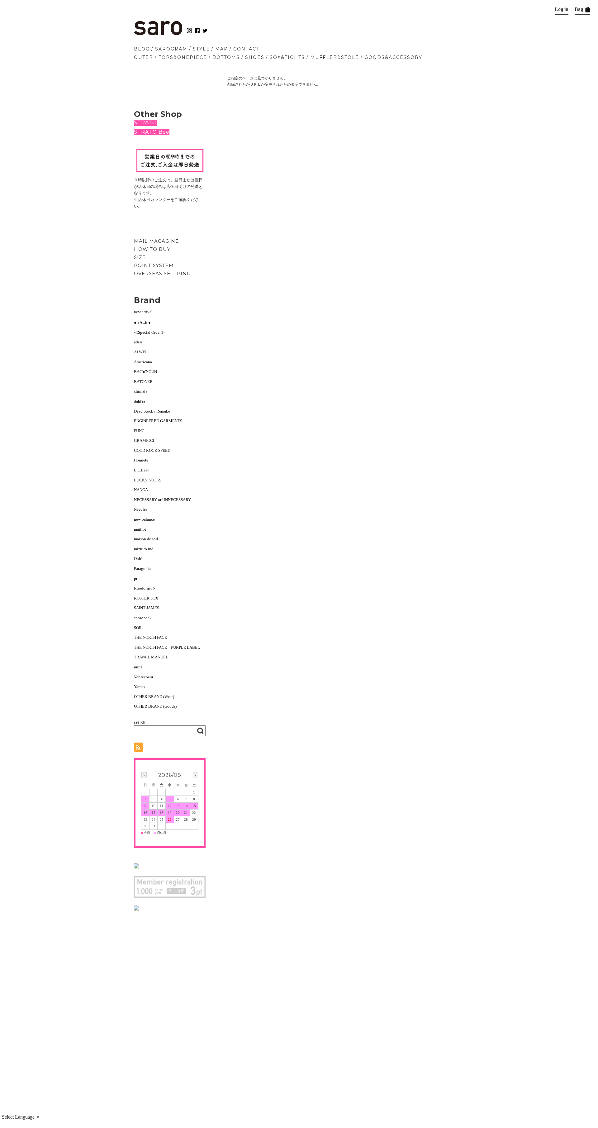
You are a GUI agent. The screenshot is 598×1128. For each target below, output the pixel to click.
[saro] (158, 33)
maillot (140, 529)
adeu (138, 342)
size (140, 257)
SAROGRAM (171, 49)
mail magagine (156, 241)
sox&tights (287, 57)
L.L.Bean (142, 470)
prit (137, 578)
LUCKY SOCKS (147, 480)
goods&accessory (393, 57)
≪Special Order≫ (149, 332)
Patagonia (142, 568)
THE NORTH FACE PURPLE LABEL (167, 647)
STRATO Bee (151, 132)
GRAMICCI (144, 440)
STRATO (145, 123)
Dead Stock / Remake (152, 411)
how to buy (152, 249)
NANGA (141, 489)
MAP (221, 49)
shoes (254, 57)
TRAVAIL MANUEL (151, 657)
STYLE (201, 49)
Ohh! (138, 558)
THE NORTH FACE (150, 637)
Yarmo (139, 686)
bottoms (226, 57)
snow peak (143, 617)
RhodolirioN (144, 588)
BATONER (143, 381)
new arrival (143, 311)
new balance (144, 519)
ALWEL (141, 352)
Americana (143, 362)
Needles (140, 509)
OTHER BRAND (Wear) (154, 696)
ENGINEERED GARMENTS (160, 420)
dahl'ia (139, 401)
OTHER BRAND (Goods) (155, 706)
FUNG (141, 430)
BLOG (142, 49)
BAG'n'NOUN (145, 371)
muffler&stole (334, 57)
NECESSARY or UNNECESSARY (162, 499)
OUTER (143, 57)
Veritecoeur (143, 677)
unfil (138, 667)
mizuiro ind (144, 549)
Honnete (141, 460)
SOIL (138, 627)
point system (154, 265)
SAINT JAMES (146, 607)
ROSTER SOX (146, 598)
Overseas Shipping (162, 273)
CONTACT (246, 49)
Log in (561, 9)
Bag (579, 9)
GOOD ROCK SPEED (152, 450)
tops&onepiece (183, 57)
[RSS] (138, 748)
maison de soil (146, 539)
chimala (140, 391)
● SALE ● (142, 322)
